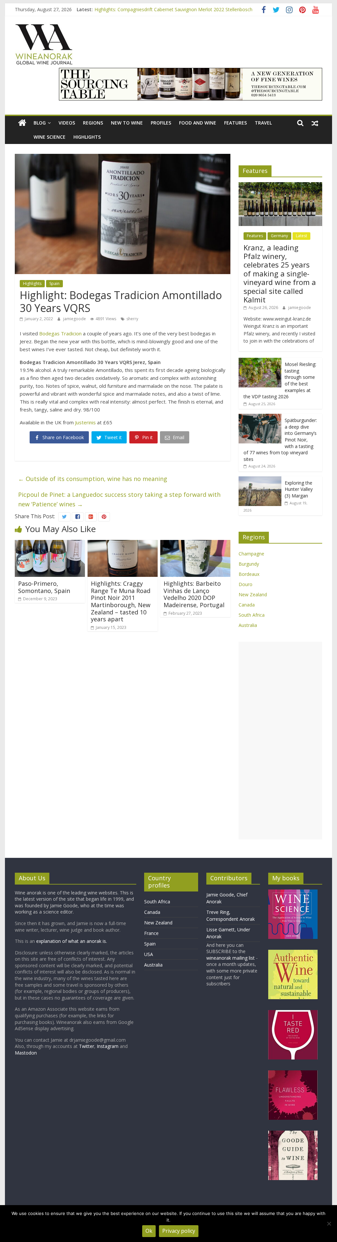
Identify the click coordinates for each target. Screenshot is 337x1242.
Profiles (161, 123)
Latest (301, 236)
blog (40, 123)
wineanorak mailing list (230, 958)
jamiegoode (75, 319)
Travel (263, 123)
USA (148, 954)
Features (235, 123)
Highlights (87, 137)
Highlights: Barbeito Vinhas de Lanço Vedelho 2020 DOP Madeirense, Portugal (194, 594)
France (151, 933)
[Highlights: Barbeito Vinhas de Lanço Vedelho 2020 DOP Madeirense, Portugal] (195, 544)
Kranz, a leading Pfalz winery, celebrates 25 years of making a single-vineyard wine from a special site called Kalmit (280, 273)
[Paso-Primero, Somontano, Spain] (50, 544)
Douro (245, 584)
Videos (67, 123)
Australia (248, 625)
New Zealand (253, 594)
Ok (148, 1230)
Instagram (108, 1046)
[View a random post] (315, 123)
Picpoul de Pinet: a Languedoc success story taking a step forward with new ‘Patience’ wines (119, 499)
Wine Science (49, 137)
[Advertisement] (280, 740)
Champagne (251, 553)
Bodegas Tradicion (60, 333)
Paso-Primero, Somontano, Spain (44, 587)
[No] (328, 1223)
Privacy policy (178, 1230)
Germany (279, 236)
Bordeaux (249, 574)
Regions (93, 123)
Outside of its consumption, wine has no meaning (92, 479)
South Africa (252, 615)
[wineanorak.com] (22, 123)
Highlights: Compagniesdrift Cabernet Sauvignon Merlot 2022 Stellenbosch (173, 9)
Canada (247, 605)
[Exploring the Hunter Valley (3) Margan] (260, 480)
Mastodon (26, 1053)
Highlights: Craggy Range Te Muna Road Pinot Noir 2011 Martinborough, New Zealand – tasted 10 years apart (120, 601)
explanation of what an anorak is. (71, 941)
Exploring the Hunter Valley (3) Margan (299, 489)
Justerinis (85, 422)
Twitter (86, 1046)
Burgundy (249, 564)
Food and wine (197, 123)
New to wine (127, 123)
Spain (54, 283)
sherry (132, 319)
